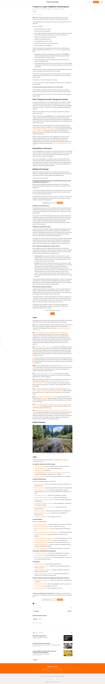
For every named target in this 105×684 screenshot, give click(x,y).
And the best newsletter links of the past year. (41, 654)
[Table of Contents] (1, 342)
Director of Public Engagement (42, 557)
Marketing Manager (40, 510)
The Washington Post (38, 128)
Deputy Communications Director (43, 540)
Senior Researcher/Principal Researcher (45, 507)
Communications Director (41, 524)
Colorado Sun (36, 130)
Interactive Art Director (41, 588)
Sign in (101, 2)
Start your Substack (49, 678)
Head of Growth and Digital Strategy (44, 499)
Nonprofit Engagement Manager (43, 569)
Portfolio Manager (39, 564)
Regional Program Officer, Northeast (44, 573)
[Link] (31, 99)
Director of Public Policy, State (42, 513)
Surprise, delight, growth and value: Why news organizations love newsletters (44, 651)
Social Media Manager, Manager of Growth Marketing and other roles (52, 472)
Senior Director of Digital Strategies (44, 503)
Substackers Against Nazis (39, 635)
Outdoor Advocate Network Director (44, 497)
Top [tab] (34, 632)
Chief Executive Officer (40, 516)
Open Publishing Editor (41, 468)
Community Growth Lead (41, 553)
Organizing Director (40, 555)
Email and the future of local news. (43, 347)
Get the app (58, 678)
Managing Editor (39, 470)
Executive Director (39, 466)
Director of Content (39, 476)
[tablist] (37, 619)
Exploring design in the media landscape (44, 396)
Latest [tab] (37, 632)
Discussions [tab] (41, 632)
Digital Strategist (39, 487)
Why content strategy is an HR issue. (43, 373)
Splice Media (44, 398)
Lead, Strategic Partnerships (42, 580)
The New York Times (51, 128)
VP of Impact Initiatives (41, 495)
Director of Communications (42, 526)
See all (34, 659)
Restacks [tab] (39, 619)
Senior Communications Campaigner (44, 538)
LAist (42, 130)
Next (69, 611)
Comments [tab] (35, 619)
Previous (37, 611)
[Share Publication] (91, 2)
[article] (52, 638)
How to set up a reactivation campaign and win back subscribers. (51, 332)
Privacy (53, 676)
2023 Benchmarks (56, 49)
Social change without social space (41, 643)
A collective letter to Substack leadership (40, 637)
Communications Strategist (42, 544)
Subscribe (96, 2)
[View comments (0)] (37, 15)
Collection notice (61, 676)
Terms (56, 676)
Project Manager (39, 586)
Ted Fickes (39, 638)
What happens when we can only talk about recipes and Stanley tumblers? (46, 645)
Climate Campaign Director (41, 490)
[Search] (89, 2)
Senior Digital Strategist (41, 584)
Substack (47, 681)
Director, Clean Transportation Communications (47, 532)
